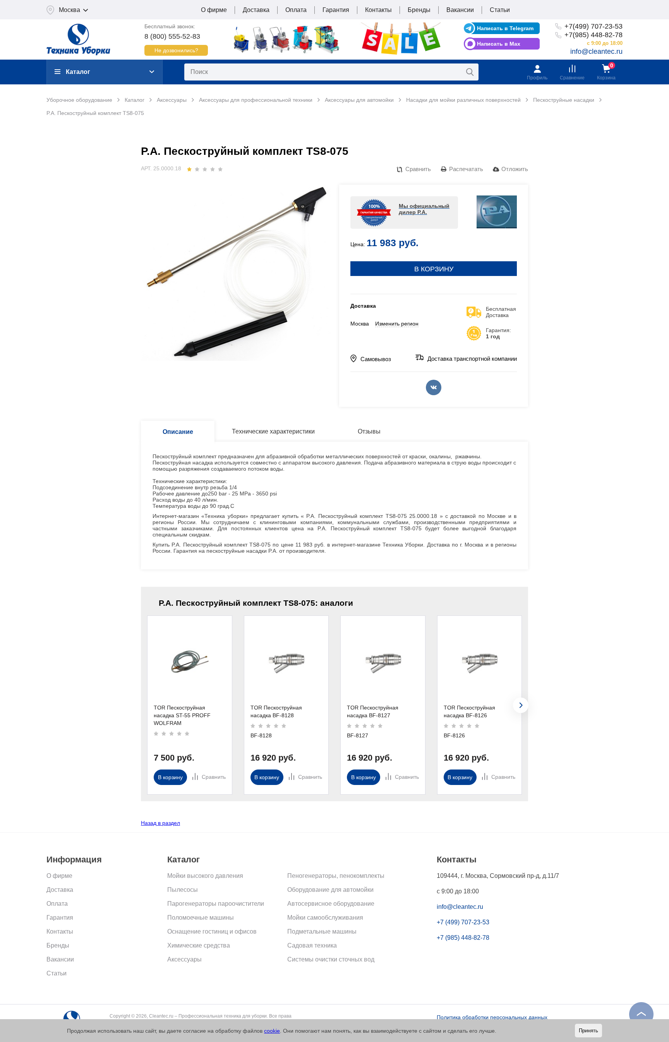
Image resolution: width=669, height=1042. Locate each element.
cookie (272, 1031)
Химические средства (198, 945)
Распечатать (466, 169)
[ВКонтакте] (433, 387)
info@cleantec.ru (596, 51)
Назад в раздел (160, 823)
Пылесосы (182, 889)
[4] (212, 169)
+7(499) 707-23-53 (593, 26)
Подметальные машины (322, 931)
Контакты (378, 10)
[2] (197, 169)
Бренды (419, 10)
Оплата (296, 10)
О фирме (214, 10)
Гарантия (335, 10)
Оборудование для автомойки (330, 889)
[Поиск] (470, 72)
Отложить (514, 169)
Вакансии (460, 10)
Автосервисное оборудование (330, 903)
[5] (220, 169)
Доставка (256, 10)
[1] (189, 169)
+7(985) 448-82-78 (593, 35)
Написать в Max (498, 44)
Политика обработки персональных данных (492, 1017)
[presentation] (520, 705)
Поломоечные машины (200, 917)
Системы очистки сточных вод (330, 959)
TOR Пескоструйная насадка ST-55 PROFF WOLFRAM (182, 715)
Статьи (500, 10)
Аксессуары (184, 959)
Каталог (78, 72)
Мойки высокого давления (205, 875)
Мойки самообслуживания (325, 917)
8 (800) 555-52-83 (172, 36)
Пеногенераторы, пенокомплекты (335, 875)
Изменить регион (397, 323)
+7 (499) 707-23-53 (463, 922)
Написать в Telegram (505, 28)
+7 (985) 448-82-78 (463, 937)
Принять (588, 1030)
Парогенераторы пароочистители (215, 903)
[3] (204, 169)
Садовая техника (312, 945)
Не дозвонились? (176, 50)
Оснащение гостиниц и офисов (212, 931)
